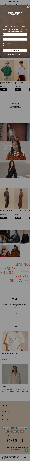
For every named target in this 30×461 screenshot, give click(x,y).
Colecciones (8, 43)
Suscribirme (15, 50)
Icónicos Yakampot (10, 46)
